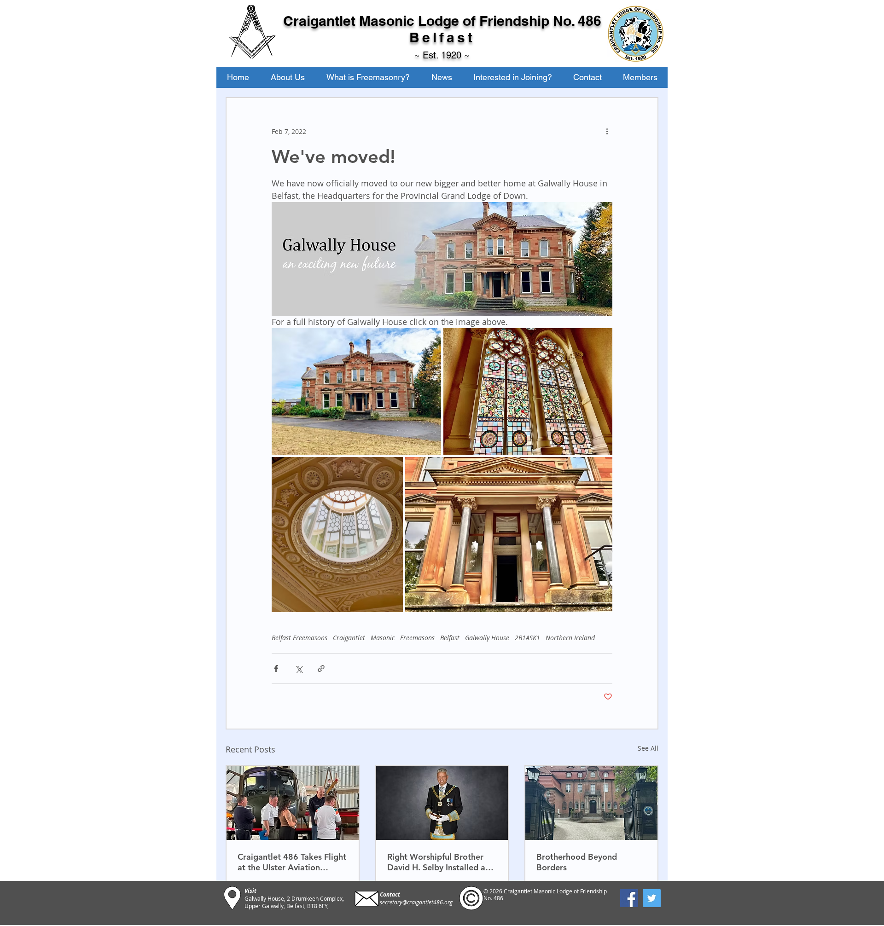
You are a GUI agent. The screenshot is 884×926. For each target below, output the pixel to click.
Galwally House (487, 638)
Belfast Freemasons (299, 638)
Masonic (383, 638)
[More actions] (606, 131)
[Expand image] (356, 391)
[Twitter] (652, 898)
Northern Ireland (570, 638)
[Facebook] (629, 898)
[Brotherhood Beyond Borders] (591, 803)
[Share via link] (321, 668)
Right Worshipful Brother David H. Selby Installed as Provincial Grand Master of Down (439, 862)
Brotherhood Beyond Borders (576, 862)
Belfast (449, 638)
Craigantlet (349, 638)
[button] (287, 77)
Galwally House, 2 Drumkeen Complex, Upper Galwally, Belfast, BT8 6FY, (294, 902)
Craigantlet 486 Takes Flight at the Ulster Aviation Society (292, 862)
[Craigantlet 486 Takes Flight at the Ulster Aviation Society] (293, 803)
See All (648, 748)
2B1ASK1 (527, 638)
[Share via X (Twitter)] (298, 668)
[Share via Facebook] (276, 668)
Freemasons (417, 638)
